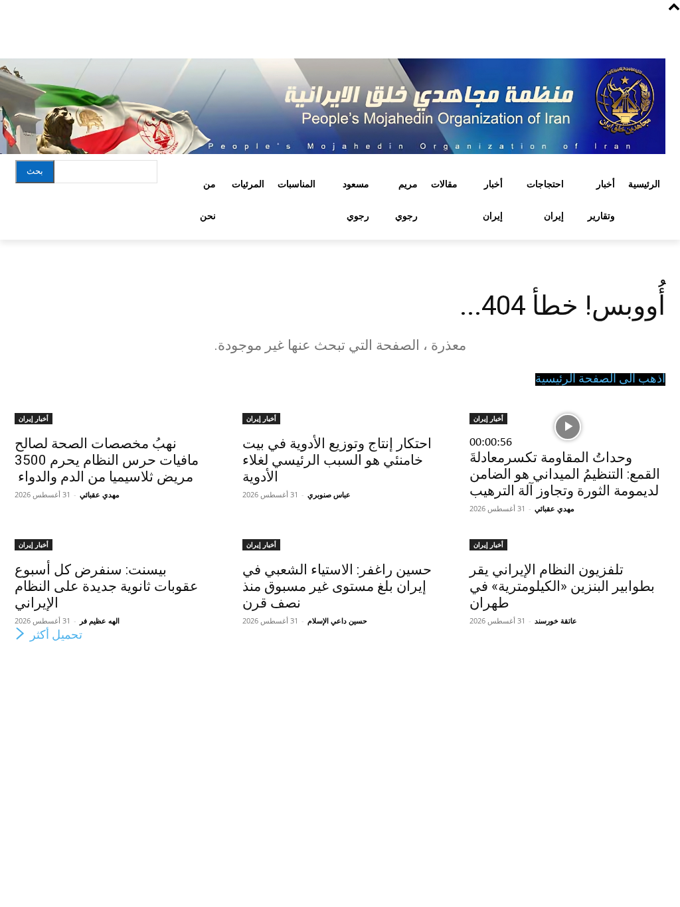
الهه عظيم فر (100, 620)
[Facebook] (96, 28)
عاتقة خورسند (556, 620)
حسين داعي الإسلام (337, 620)
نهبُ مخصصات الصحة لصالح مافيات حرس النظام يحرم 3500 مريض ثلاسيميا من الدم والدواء (107, 460)
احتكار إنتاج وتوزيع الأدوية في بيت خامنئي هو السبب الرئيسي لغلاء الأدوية (337, 460)
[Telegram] (71, 28)
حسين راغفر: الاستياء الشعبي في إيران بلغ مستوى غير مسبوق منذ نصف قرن (337, 586)
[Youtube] (25, 28)
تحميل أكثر (56, 635)
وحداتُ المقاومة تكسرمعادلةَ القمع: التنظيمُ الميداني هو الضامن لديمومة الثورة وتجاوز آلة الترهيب (564, 474)
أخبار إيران (488, 418)
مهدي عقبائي (554, 508)
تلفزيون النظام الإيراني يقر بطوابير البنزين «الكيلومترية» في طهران (562, 586)
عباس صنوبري (329, 494)
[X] (46, 28)
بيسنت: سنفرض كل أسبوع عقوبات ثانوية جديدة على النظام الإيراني (107, 586)
